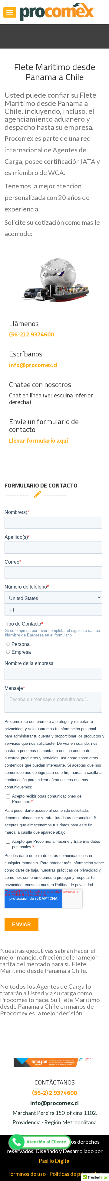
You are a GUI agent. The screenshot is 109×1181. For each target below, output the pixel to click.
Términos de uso (26, 1173)
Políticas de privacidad (75, 1173)
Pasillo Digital (55, 1160)
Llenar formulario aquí (38, 440)
